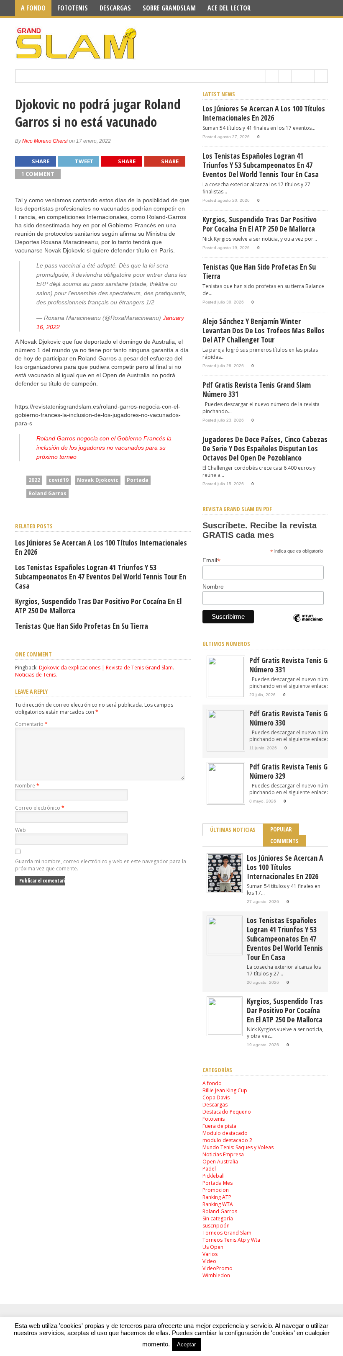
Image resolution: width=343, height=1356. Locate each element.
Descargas (115, 8)
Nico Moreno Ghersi (45, 141)
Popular (281, 829)
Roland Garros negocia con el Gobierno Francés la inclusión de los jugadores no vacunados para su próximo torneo (104, 447)
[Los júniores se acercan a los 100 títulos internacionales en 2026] (224, 889)
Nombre (27, 785)
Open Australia (220, 1161)
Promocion (215, 1190)
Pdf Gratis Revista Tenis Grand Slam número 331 (256, 389)
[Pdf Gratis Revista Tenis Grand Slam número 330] (226, 748)
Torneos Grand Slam (226, 1232)
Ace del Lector (229, 8)
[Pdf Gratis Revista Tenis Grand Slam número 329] (226, 801)
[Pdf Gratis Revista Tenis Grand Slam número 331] (226, 695)
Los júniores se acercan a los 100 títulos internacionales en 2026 (101, 547)
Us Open (212, 1247)
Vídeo (209, 1261)
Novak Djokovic (97, 480)
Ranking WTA (217, 1204)
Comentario (31, 724)
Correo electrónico (39, 807)
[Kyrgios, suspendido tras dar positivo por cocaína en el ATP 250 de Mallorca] (224, 1033)
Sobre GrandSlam (169, 8)
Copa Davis (216, 1097)
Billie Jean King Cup (224, 1090)
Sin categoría (217, 1218)
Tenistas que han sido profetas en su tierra (81, 625)
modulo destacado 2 (227, 1140)
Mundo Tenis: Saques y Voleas (238, 1147)
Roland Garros (47, 493)
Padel (209, 1168)
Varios (210, 1254)
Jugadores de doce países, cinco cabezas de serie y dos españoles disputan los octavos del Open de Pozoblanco (265, 448)
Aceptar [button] (186, 1344)
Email (211, 560)
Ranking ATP (216, 1197)
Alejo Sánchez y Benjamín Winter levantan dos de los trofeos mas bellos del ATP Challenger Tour (263, 330)
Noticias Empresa (223, 1154)
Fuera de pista (219, 1126)
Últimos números (226, 644)
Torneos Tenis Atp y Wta (231, 1239)
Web (20, 830)
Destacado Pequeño (226, 1111)
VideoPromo (217, 1268)
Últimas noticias (233, 830)
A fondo (33, 8)
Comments (284, 841)
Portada (137, 480)
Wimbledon (216, 1275)
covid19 (59, 480)
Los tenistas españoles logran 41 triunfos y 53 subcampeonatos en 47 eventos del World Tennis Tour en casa (100, 576)
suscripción (216, 1225)
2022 (34, 480)
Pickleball (213, 1175)
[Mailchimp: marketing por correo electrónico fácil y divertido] (308, 625)
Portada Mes (217, 1182)
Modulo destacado (225, 1133)
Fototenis (72, 8)
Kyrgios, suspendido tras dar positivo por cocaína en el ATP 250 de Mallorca (98, 606)
